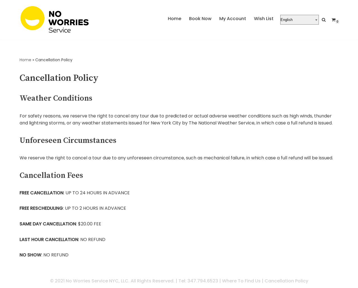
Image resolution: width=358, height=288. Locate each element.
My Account (232, 18)
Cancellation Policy (286, 281)
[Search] (324, 20)
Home (174, 18)
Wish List (264, 18)
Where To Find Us (241, 281)
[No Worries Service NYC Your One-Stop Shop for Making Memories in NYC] (55, 19)
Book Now (200, 18)
